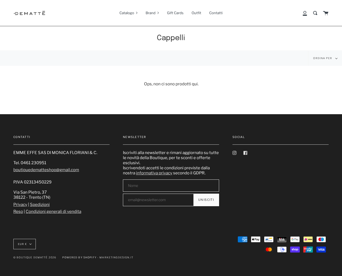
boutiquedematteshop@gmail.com (46, 169)
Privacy (20, 204)
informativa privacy (154, 172)
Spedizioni (40, 204)
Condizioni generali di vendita (53, 211)
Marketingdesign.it (116, 257)
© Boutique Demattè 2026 (34, 257)
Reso (18, 211)
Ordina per (323, 58)
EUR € (22, 244)
